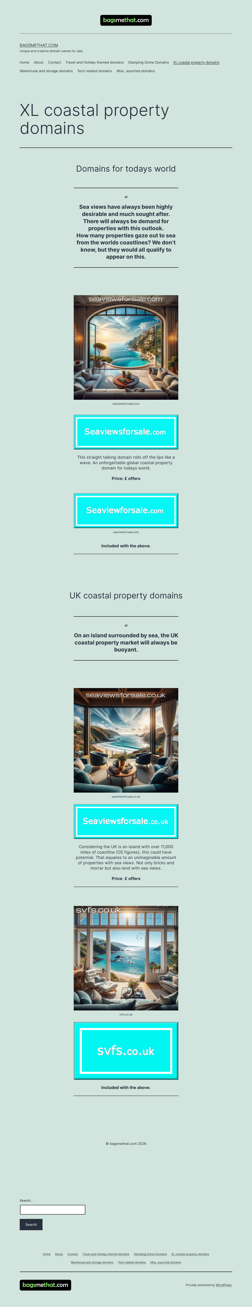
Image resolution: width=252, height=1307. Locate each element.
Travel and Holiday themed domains (94, 62)
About (39, 62)
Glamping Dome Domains (148, 62)
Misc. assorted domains (136, 71)
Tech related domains (94, 71)
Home (24, 62)
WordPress (223, 1285)
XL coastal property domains (196, 62)
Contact (54, 62)
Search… (26, 1200)
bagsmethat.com (39, 45)
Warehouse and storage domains (46, 71)
